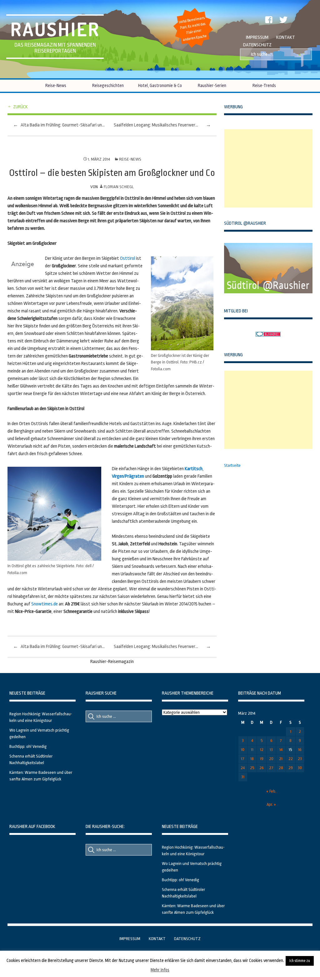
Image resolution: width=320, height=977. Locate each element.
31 (242, 776)
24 (243, 767)
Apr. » (271, 804)
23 (300, 758)
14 (280, 749)
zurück (20, 107)
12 (261, 749)
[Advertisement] (271, 168)
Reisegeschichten (108, 85)
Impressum (257, 37)
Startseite (232, 465)
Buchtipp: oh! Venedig (28, 746)
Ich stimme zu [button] (299, 961)
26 (261, 767)
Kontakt (285, 37)
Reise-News (55, 85)
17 (242, 758)
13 (271, 749)
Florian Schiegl (119, 186)
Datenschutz (257, 45)
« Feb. (271, 791)
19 (261, 758)
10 (242, 749)
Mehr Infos (160, 969)
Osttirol (127, 258)
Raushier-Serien (212, 85)
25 (252, 767)
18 (252, 758)
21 (280, 758)
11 (252, 749)
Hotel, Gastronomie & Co (160, 85)
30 (300, 767)
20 (271, 758)
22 (290, 758)
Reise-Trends (264, 85)
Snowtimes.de (44, 604)
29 (290, 767)
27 (271, 767)
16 (300, 749)
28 (281, 767)
